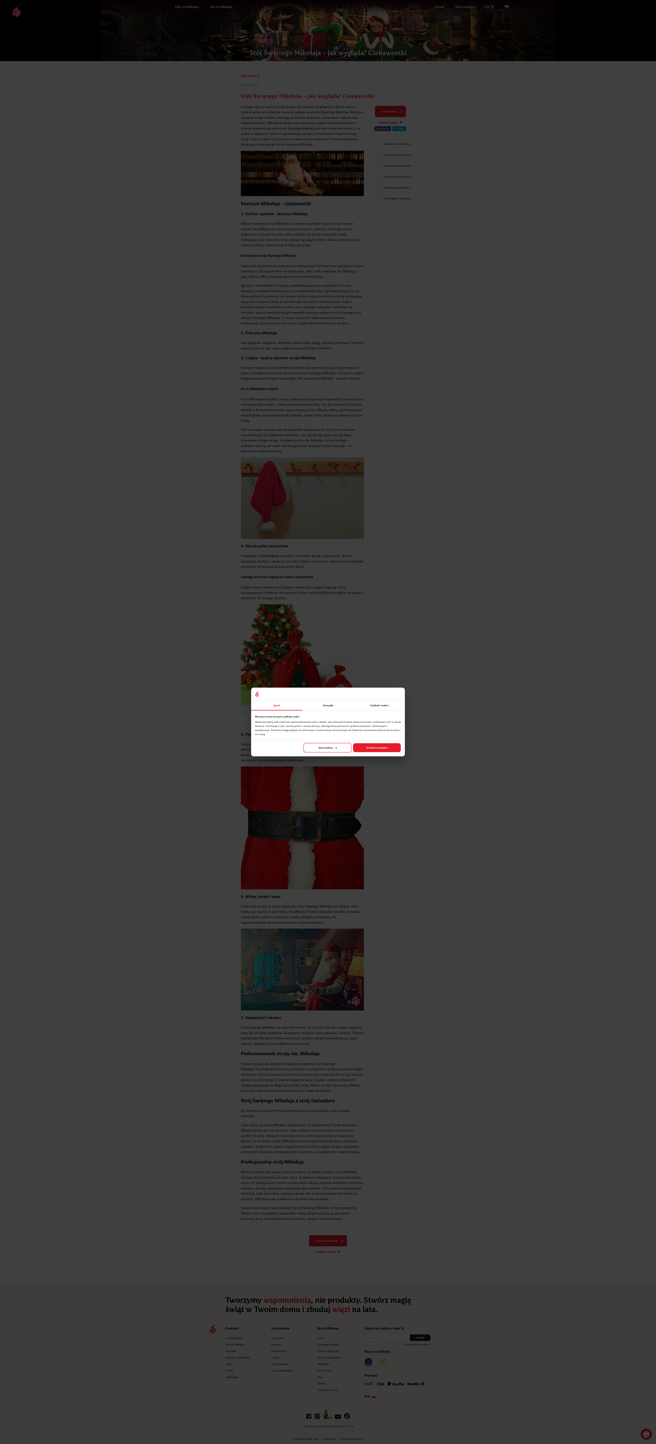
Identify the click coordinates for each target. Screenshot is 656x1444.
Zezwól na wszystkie (377, 748)
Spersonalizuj (325, 748)
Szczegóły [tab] (328, 705)
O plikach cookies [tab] (379, 705)
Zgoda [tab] (277, 705)
